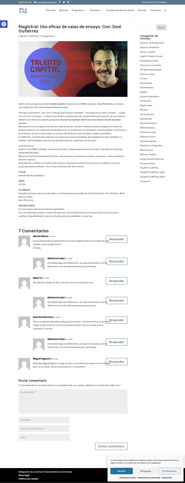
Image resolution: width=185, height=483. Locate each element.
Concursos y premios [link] (150, 65)
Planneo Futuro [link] (148, 137)
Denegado (145, 471)
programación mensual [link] (151, 159)
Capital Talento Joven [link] (151, 56)
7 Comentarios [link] (47, 36)
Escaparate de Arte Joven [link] (120, 10)
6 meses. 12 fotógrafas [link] (152, 43)
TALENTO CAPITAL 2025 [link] (152, 172)
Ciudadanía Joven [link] (149, 61)
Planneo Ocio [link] (146, 150)
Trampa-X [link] (145, 181)
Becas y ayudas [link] (148, 52)
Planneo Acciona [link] (148, 123)
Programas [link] (78, 10)
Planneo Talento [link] (148, 154)
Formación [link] (145, 101)
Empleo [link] (143, 92)
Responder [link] (116, 239)
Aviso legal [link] (23, 475)
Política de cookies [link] (128, 477)
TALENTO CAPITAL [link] (29, 36)
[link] (4, 24)
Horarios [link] (142, 10)
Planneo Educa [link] (147, 128)
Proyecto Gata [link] (147, 163)
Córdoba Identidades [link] (150, 70)
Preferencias (169, 471)
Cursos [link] (143, 78)
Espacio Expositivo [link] (149, 96)
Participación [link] (147, 114)
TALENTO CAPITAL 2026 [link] (152, 177)
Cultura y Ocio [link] (147, 74)
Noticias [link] (63, 10)
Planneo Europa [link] (148, 132)
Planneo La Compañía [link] (151, 145)
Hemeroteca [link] (146, 105)
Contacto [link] (155, 10)
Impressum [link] (167, 477)
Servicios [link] (95, 10)
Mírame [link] (143, 110)
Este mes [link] (51, 10)
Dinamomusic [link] (146, 87)
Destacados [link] (146, 83)
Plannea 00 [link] (145, 119)
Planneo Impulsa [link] (148, 141)
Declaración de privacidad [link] (149, 477)
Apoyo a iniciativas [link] (149, 47)
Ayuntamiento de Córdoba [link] (154, 2)
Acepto (122, 471)
